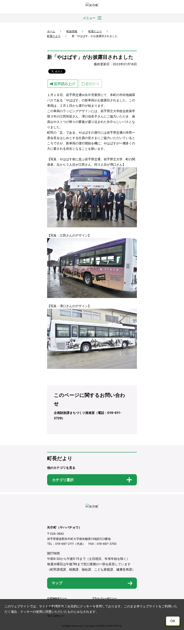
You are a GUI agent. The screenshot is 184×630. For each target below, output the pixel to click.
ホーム (51, 31)
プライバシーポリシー (104, 598)
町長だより (95, 31)
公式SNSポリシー (57, 598)
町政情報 (71, 31)
